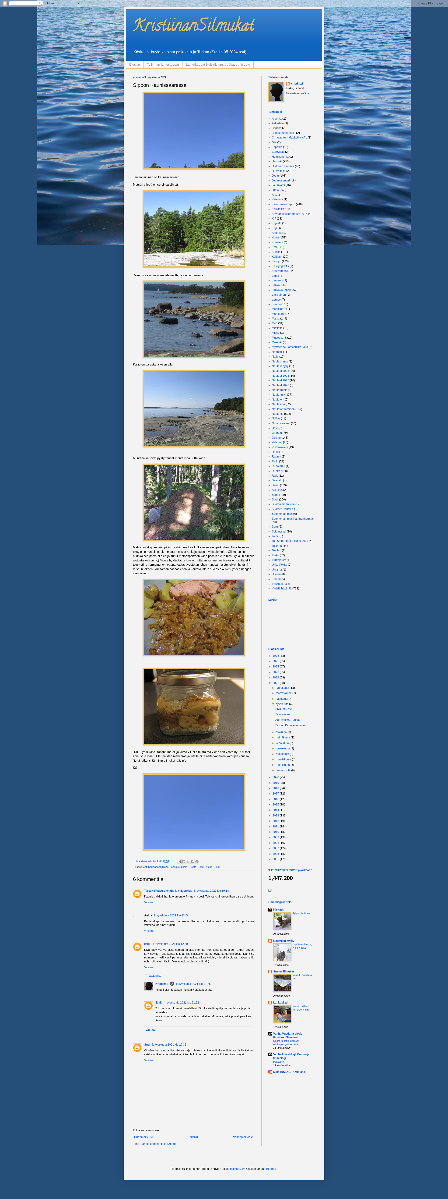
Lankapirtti (280, 1002)
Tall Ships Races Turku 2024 (290, 541)
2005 (276, 859)
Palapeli (277, 442)
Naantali (277, 352)
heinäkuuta (283, 737)
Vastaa (148, 902)
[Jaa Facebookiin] (192, 861)
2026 (276, 655)
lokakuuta (282, 698)
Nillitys (276, 418)
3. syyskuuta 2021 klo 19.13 (211, 890)
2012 (276, 821)
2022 (276, 677)
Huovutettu (279, 171)
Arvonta (277, 118)
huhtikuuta (283, 754)
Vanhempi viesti (243, 1137)
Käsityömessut (281, 271)
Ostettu (276, 437)
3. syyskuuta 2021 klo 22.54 (171, 915)
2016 (276, 799)
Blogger (271, 1169)
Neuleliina (278, 404)
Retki (200, 867)
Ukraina (277, 569)
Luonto (192, 867)
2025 (276, 661)
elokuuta (281, 732)
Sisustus (277, 490)
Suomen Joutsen (282, 509)
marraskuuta (284, 693)
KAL (274, 194)
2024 (276, 666)
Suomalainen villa (283, 504)
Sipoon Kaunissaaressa (290, 725)
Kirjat (275, 228)
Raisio (276, 452)
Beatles (276, 128)
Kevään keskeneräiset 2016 (289, 214)
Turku (275, 555)
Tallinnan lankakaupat (163, 64)
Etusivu (134, 64)
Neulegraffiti (279, 390)
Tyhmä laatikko (301, 913)
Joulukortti (278, 185)
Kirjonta (277, 232)
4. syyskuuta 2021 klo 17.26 (193, 984)
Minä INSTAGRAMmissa (289, 1072)
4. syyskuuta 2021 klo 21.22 (181, 1002)
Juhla (275, 190)
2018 (276, 788)
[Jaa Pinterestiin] (197, 861)
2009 (276, 837)
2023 (276, 672)
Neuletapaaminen (283, 409)
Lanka (276, 285)
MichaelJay (237, 1169)
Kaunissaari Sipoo (158, 867)
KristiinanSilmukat (193, 27)
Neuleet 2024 (280, 375)
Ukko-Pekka (279, 564)
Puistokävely (280, 447)
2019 (276, 782)
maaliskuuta (284, 759)
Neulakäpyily (280, 366)
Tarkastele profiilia (297, 93)
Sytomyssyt (279, 531)
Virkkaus (277, 583)
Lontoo (276, 299)
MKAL (276, 332)
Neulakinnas (280, 361)
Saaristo (277, 480)
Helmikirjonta (280, 156)
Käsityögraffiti (280, 266)
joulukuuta (283, 687)
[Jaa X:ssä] (188, 861)
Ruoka (208, 867)
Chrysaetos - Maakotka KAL (289, 137)
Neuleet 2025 (280, 380)
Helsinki (277, 161)
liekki (147, 944)
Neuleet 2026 (280, 385)
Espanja (277, 147)
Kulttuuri (277, 256)
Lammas (277, 280)
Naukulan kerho (283, 940)
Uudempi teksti (143, 1137)
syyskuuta (282, 704)
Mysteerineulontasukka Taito (290, 347)
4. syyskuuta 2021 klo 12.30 (170, 944)
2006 (276, 853)
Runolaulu (278, 466)
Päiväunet (278, 1061)
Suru (275, 526)
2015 (276, 804)
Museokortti (279, 337)
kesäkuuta (283, 743)
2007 (276, 848)
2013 (276, 815)
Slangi (276, 495)
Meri (274, 323)
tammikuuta (283, 770)
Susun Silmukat (283, 971)
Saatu (275, 485)
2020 (276, 777)
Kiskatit (278, 909)
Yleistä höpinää (282, 588)
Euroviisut (278, 151)
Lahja (275, 275)
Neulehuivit (279, 394)
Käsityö (276, 261)
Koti (274, 247)
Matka (276, 318)
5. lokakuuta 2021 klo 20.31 (168, 1044)
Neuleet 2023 (280, 370)
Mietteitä (277, 328)
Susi (147, 1044)
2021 (276, 683)
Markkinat (278, 309)
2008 (276, 842)
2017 (276, 793)
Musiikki (277, 342)
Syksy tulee (282, 714)
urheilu (276, 579)
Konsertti (277, 242)
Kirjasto (276, 223)
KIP (274, 218)
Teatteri (276, 550)
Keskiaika (278, 209)
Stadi (275, 499)
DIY (274, 142)
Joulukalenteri (281, 180)
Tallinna (277, 545)
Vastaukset (155, 975)
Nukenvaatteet (281, 423)
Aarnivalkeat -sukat (287, 719)
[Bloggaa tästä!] (183, 861)
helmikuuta (283, 764)
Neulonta (278, 413)
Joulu (275, 175)
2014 (276, 810)
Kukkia (276, 252)
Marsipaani (279, 314)
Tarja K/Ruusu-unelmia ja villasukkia (168, 890)
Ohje (275, 428)
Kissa (275, 237)
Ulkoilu (217, 867)
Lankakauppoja (178, 867)
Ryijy (275, 475)
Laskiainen (279, 294)
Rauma (276, 456)
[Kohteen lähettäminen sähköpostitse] (179, 861)
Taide (275, 536)
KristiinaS (161, 984)
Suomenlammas (282, 513)
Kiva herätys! (283, 708)
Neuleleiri (278, 399)
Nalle (275, 356)
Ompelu (277, 432)
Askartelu (278, 123)
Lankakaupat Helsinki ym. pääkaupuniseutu (218, 64)
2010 (276, 832)
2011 (276, 826)
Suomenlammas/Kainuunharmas (293, 518)
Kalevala (277, 199)
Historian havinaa (283, 166)
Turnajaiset (279, 560)
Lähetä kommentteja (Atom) (158, 1144)
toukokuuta (283, 748)
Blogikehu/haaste (283, 133)
